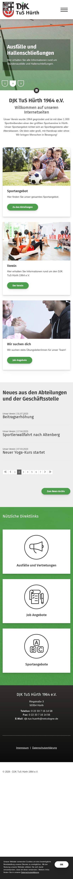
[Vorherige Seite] (10, 472)
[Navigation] (64, 9)
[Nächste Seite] (45, 472)
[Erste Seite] (5, 472)
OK (61, 864)
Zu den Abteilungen (23, 207)
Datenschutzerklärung (44, 747)
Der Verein (18, 285)
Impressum (22, 747)
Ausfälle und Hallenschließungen (30, 50)
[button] (5, 83)
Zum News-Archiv (56, 491)
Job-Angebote (20, 360)
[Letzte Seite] (50, 472)
